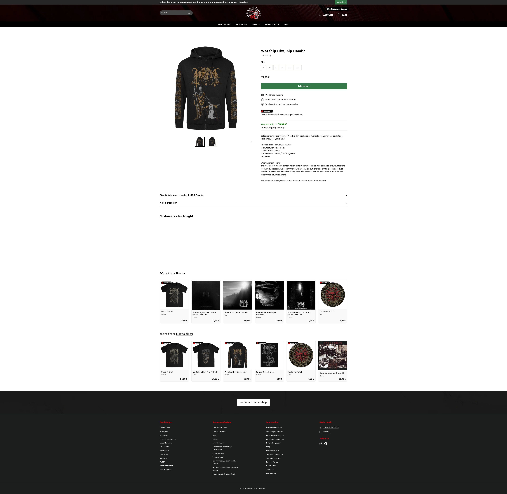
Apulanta (164, 435)
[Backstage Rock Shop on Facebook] (325, 443)
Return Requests (273, 443)
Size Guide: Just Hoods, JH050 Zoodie (181, 195)
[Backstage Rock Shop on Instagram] (321, 443)
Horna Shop (266, 55)
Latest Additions (219, 431)
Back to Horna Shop (255, 402)
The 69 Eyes (165, 427)
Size (263, 62)
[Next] (250, 141)
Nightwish (164, 458)
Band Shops (224, 24)
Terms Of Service (273, 458)
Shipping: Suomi (338, 9)
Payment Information (275, 435)
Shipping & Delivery (274, 431)
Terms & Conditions (274, 454)
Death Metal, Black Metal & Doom (224, 462)
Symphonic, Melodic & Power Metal (225, 469)
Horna (180, 273)
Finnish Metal (218, 453)
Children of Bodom (168, 439)
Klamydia (164, 454)
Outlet (256, 24)
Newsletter (272, 24)
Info (286, 24)
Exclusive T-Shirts (220, 427)
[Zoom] (206, 88)
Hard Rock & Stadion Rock (224, 474)
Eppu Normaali (166, 443)
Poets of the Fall (166, 466)
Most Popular (218, 443)
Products (241, 24)
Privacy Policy (272, 462)
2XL (289, 67)
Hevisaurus (164, 446)
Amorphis (164, 431)
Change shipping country (273, 127)
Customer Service (274, 427)
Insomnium (164, 450)
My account (271, 473)
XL (282, 67)
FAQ (268, 446)
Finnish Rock (218, 457)
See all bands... (166, 469)
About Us (270, 469)
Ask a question (168, 202)
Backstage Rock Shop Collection (222, 448)
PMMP (162, 462)
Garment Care (272, 450)
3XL (297, 67)
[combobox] (176, 12)
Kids (215, 435)
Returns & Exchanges (275, 439)
